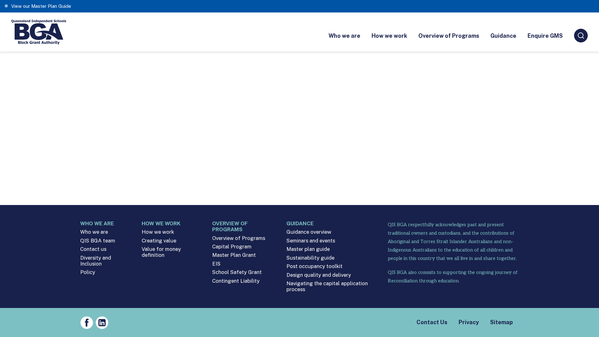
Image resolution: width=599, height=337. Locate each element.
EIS (216, 264)
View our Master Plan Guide (41, 6)
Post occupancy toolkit (314, 266)
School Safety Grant (237, 272)
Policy (87, 272)
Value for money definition (161, 252)
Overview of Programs (448, 35)
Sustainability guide (310, 258)
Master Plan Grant (234, 255)
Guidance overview (308, 232)
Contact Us (431, 322)
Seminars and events (310, 241)
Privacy (469, 322)
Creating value (159, 241)
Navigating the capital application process (327, 286)
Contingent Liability (236, 281)
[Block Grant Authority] (39, 31)
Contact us (93, 249)
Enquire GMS (545, 35)
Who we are (344, 35)
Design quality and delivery (318, 275)
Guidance (503, 35)
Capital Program (231, 247)
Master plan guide (308, 249)
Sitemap (501, 322)
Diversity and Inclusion (95, 261)
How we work (389, 35)
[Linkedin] (102, 322)
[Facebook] (86, 322)
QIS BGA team (97, 241)
